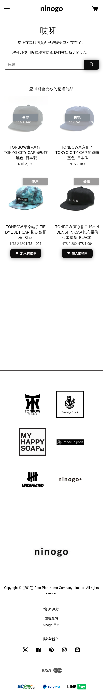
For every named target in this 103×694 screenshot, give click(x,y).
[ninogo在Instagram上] (64, 652)
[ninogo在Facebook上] (38, 652)
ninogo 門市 (51, 625)
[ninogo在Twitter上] (25, 652)
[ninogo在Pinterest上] (51, 652)
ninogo (51, 9)
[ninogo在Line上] (77, 652)
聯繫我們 (51, 619)
